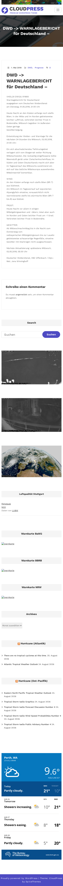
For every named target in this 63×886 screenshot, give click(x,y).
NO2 (4, 507)
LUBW (15, 510)
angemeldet (21, 294)
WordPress (31, 878)
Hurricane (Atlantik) (33, 643)
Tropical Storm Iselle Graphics (19, 702)
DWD (30, 68)
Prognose (39, 68)
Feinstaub (6, 504)
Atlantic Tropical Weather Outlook (21, 664)
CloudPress (55, 878)
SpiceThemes (33, 881)
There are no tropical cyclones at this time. (25, 655)
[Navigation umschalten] (58, 10)
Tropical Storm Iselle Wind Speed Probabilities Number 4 (32, 716)
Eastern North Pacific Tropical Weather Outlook (27, 693)
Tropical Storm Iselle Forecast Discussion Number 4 (29, 707)
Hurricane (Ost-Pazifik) (33, 680)
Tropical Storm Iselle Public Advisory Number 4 (27, 724)
